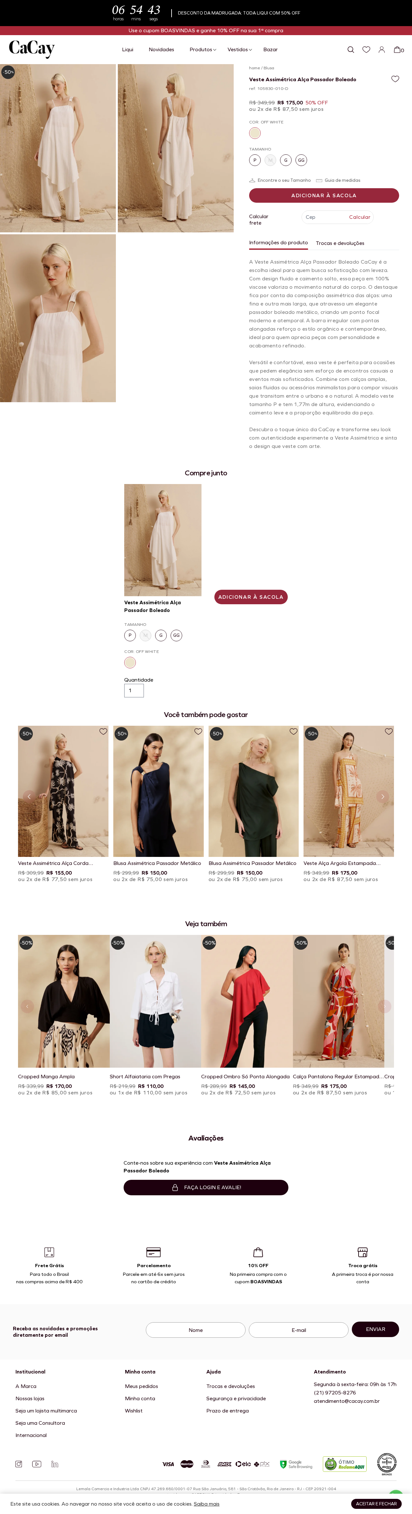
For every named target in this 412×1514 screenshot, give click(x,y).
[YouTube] (36, 1464)
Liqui (127, 49)
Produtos (201, 49)
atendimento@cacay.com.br (347, 1401)
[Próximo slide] (382, 796)
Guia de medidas (342, 180)
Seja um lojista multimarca (46, 1411)
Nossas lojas (29, 1398)
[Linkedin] (55, 1464)
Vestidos (238, 49)
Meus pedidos (141, 1386)
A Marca (25, 1386)
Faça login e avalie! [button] (212, 1187)
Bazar (270, 49)
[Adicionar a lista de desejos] (395, 79)
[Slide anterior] (29, 796)
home (254, 68)
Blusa (269, 68)
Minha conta (140, 1398)
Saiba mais (207, 1504)
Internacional (31, 1435)
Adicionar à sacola (324, 195)
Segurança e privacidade (236, 1398)
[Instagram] (18, 1464)
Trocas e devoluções (340, 243)
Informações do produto (278, 242)
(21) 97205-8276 (335, 1393)
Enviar (375, 1329)
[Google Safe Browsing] (296, 1464)
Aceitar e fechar (376, 1504)
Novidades (161, 49)
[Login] (382, 49)
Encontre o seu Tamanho (284, 180)
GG (301, 160)
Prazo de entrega (227, 1411)
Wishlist (134, 1411)
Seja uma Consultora (40, 1423)
